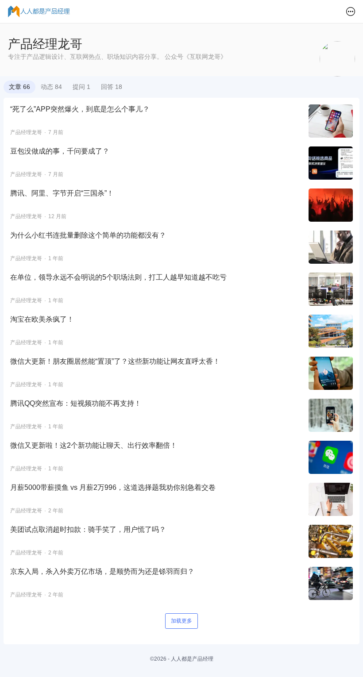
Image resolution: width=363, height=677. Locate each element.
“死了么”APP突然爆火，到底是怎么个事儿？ (80, 109)
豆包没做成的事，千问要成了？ (59, 151)
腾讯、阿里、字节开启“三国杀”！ (62, 193)
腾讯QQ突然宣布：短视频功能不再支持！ (75, 403)
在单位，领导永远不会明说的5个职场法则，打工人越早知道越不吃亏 (118, 277)
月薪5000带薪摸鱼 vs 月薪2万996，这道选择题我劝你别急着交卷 (113, 487)
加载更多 (181, 621)
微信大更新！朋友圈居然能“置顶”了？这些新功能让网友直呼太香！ (115, 361)
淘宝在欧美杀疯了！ (42, 319)
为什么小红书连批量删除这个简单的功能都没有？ (88, 235)
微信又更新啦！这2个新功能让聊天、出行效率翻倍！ (93, 445)
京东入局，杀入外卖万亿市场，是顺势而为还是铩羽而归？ (102, 571)
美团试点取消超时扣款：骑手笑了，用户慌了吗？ (88, 529)
